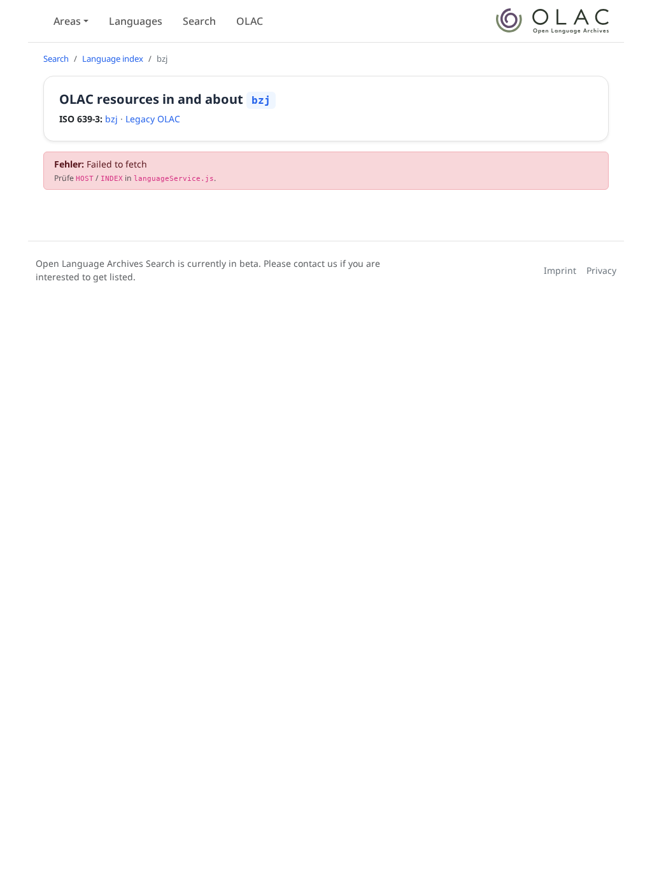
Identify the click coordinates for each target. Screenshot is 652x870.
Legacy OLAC (152, 119)
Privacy (601, 270)
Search (199, 21)
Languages (135, 21)
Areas (67, 21)
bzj (111, 119)
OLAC (249, 21)
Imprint (560, 270)
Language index (112, 58)
